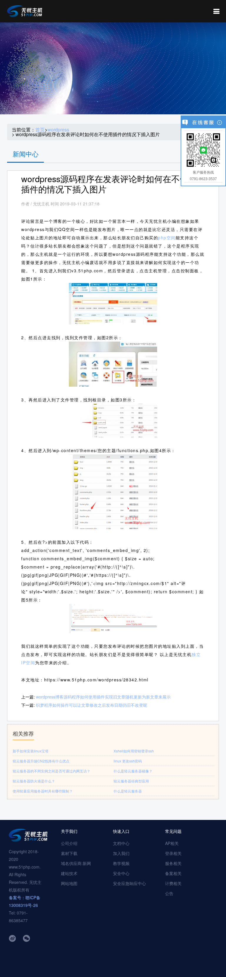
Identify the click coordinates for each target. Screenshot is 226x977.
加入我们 (121, 853)
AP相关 (172, 843)
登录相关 (173, 853)
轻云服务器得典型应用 (131, 780)
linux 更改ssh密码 (128, 760)
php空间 (167, 237)
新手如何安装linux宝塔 (31, 750)
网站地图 (69, 883)
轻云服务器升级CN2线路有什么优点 (41, 760)
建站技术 (69, 873)
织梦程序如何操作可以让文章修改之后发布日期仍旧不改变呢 (91, 705)
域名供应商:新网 (76, 863)
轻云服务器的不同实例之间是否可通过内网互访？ (51, 770)
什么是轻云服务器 (128, 790)
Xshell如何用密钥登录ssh (134, 750)
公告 (169, 893)
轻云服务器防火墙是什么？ (34, 780)
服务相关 (173, 863)
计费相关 (173, 883)
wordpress (58, 129)
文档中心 (121, 843)
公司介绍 (69, 843)
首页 (40, 129)
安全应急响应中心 (129, 883)
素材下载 (69, 853)
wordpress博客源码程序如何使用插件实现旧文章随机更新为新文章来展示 (103, 697)
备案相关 (173, 873)
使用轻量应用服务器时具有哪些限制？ (43, 790)
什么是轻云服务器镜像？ (133, 770)
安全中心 (121, 873)
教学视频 (121, 863)
